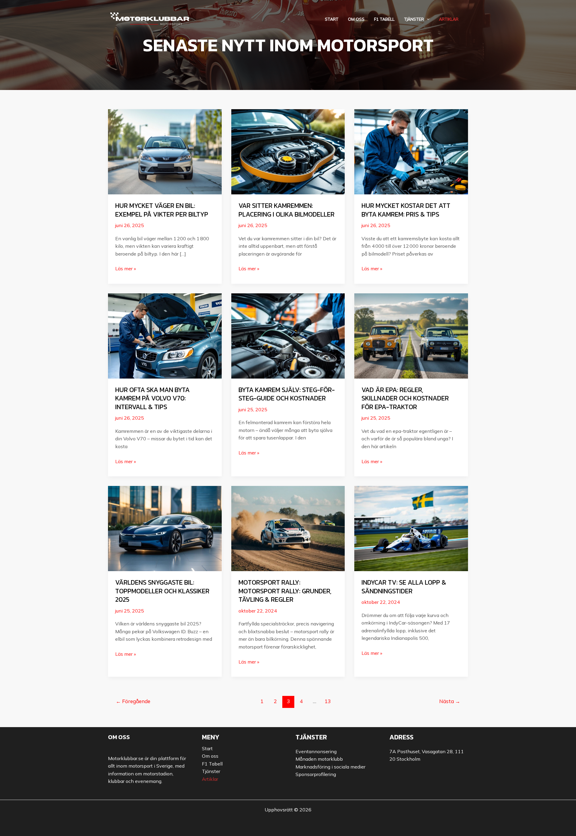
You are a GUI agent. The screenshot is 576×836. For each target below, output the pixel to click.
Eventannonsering (316, 751)
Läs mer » (125, 269)
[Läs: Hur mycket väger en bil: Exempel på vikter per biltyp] (165, 151)
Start (331, 19)
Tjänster (414, 19)
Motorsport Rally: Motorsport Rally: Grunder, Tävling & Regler (285, 590)
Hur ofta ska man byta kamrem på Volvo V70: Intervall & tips (152, 398)
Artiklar (448, 19)
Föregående (133, 701)
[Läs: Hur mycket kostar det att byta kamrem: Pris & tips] (411, 151)
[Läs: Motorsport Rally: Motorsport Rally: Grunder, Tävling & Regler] (288, 528)
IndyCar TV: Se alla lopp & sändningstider (404, 586)
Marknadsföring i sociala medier (330, 767)
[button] (426, 19)
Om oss (356, 19)
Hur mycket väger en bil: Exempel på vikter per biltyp (161, 210)
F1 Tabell (384, 19)
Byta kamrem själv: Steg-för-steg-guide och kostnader (286, 394)
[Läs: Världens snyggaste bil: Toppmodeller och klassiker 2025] (165, 528)
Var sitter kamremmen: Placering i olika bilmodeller (286, 210)
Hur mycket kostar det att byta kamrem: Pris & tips (406, 210)
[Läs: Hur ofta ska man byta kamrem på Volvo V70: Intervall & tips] (165, 335)
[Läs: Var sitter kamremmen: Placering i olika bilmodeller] (288, 151)
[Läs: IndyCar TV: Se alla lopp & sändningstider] (411, 528)
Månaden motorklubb (319, 759)
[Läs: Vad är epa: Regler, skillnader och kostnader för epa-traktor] (411, 335)
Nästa (449, 701)
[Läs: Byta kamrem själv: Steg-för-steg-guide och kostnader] (288, 335)
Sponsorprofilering (316, 774)
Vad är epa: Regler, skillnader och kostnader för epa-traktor (405, 398)
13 (328, 701)
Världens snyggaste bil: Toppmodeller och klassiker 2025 (162, 590)
